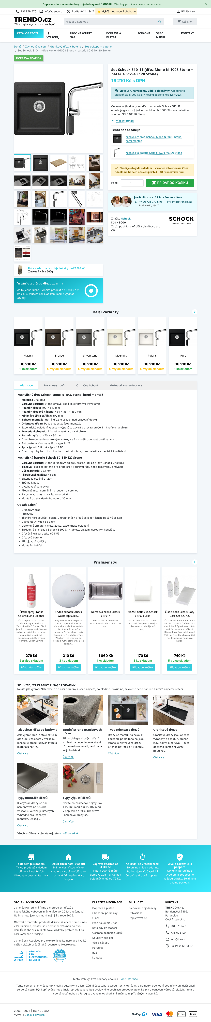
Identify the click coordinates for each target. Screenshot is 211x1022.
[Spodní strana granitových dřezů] (83, 710)
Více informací (125, 120)
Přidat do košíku (169, 182)
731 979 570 (25, 11)
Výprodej (52, 35)
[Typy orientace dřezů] (128, 710)
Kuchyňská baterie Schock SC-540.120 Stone (154, 152)
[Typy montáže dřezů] (37, 778)
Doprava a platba (113, 35)
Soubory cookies (102, 937)
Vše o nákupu (161, 35)
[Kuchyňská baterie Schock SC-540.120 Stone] (117, 152)
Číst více (22, 753)
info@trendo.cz (51, 11)
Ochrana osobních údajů (107, 932)
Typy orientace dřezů (123, 730)
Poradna (144, 33)
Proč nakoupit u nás (82, 35)
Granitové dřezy (165, 730)
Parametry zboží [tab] (54, 385)
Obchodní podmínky (105, 913)
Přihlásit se (135, 913)
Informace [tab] (26, 385)
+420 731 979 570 (150, 201)
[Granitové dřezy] (173, 710)
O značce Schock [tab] (87, 385)
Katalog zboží (28, 33)
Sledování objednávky (142, 908)
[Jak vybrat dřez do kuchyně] (37, 710)
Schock (126, 218)
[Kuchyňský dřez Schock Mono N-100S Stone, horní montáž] (117, 138)
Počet (115, 182)
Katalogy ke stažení (104, 927)
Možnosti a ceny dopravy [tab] (126, 385)
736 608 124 (178, 932)
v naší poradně (68, 833)
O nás (95, 918)
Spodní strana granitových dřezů (82, 731)
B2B (94, 952)
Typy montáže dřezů (32, 798)
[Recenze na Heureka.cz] (59, 957)
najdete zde (153, 4)
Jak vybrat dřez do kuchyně (37, 730)
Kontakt (187, 33)
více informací (129, 979)
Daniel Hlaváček (35, 1014)
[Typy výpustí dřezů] (83, 778)
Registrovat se (138, 918)
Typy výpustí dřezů (77, 798)
